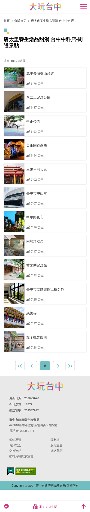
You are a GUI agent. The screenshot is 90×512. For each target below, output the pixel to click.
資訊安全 (15, 445)
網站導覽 (15, 439)
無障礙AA (25, 471)
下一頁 (57, 365)
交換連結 (15, 450)
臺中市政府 (45, 386)
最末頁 (70, 365)
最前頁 (19, 365)
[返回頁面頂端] (83, 506)
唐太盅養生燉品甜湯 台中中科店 (52, 20)
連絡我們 (57, 450)
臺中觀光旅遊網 (45, 7)
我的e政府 (10, 471)
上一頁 (32, 365)
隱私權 (55, 439)
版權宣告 (57, 445)
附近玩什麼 (48, 506)
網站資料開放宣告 (21, 456)
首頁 (7, 20)
